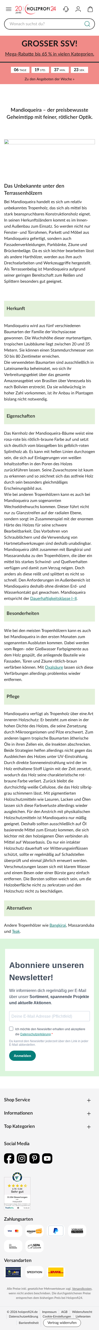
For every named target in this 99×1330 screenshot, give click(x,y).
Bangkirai (58, 948)
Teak (43, 954)
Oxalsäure (54, 684)
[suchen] (83, 23)
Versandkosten (80, 1311)
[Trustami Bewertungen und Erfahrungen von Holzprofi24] (17, 1214)
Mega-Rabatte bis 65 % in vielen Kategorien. (47, 53)
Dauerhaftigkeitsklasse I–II (27, 615)
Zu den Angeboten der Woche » (48, 79)
